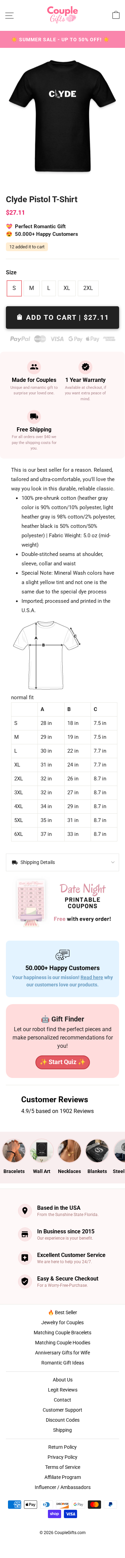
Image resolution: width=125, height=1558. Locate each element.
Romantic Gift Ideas (62, 1363)
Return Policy (62, 1447)
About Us (63, 1379)
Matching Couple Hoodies (62, 1342)
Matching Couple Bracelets (62, 1332)
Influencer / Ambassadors (63, 1487)
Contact (62, 1400)
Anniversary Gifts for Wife (62, 1352)
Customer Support (62, 1410)
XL (67, 288)
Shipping (62, 1430)
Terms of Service (62, 1467)
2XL (88, 288)
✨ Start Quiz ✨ (62, 1061)
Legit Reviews (62, 1390)
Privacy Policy (62, 1457)
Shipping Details (37, 862)
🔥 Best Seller (62, 1312)
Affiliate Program (62, 1477)
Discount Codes (63, 1420)
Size (11, 272)
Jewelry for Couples (62, 1322)
